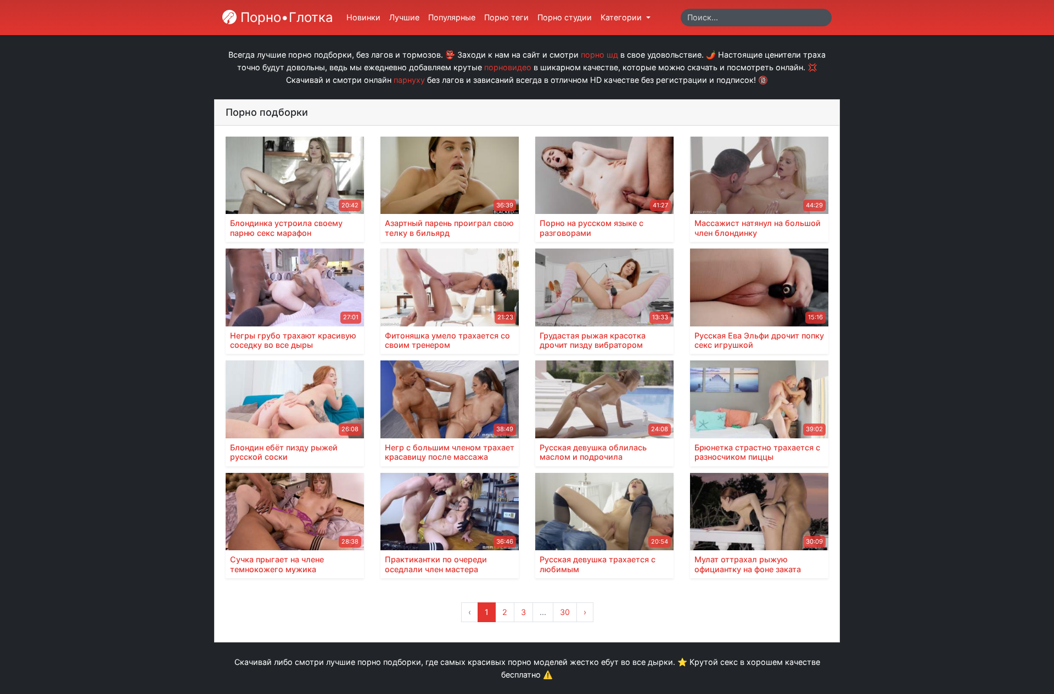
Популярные (451, 17)
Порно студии (564, 17)
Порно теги (506, 17)
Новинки (363, 17)
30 (565, 612)
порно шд (599, 54)
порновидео (507, 67)
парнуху (409, 79)
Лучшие (404, 17)
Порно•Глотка (285, 17)
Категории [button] (622, 17)
